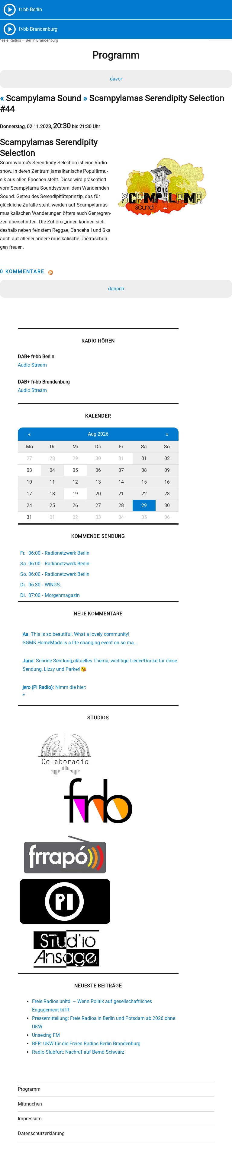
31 (121, 458)
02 (167, 458)
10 (29, 482)
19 (75, 494)
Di (52, 447)
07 (121, 470)
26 (75, 505)
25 (52, 505)
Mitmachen (30, 1104)
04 (52, 470)
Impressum (30, 1119)
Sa (144, 447)
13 (98, 482)
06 (98, 470)
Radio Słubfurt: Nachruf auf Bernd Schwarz (78, 1052)
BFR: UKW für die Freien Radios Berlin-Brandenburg (86, 1043)
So (167, 447)
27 (29, 458)
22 (144, 494)
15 (144, 482)
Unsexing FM (46, 1035)
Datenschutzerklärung (41, 1133)
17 (29, 494)
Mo (29, 447)
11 (52, 482)
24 (29, 505)
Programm (29, 1089)
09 (167, 470)
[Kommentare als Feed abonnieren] (116, 272)
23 (167, 494)
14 (121, 482)
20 (98, 494)
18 (52, 494)
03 (29, 470)
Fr (121, 447)
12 (75, 482)
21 (121, 494)
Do (98, 447)
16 (167, 482)
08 (144, 470)
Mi (75, 447)
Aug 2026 (98, 434)
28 (52, 458)
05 (75, 470)
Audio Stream (32, 365)
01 (144, 458)
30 (98, 458)
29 (75, 458)
